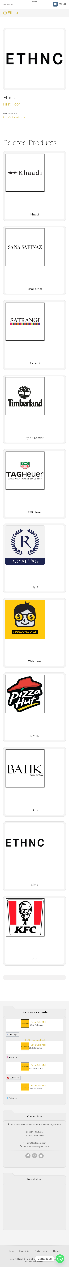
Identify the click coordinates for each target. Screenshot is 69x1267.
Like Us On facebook (35, 1040)
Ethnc (34, 884)
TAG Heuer (34, 512)
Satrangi (35, 363)
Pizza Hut (34, 735)
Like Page (12, 1035)
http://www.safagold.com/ (36, 1146)
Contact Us (24, 1251)
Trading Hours (40, 1251)
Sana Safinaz (34, 289)
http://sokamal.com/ (14, 117)
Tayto (34, 586)
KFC (34, 959)
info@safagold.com (36, 1143)
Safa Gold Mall (38, 1022)
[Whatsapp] (60, 1258)
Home (11, 1251)
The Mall (56, 1251)
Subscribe (14, 1078)
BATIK (35, 810)
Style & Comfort (34, 438)
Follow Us (12, 1057)
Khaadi (34, 214)
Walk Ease (34, 661)
